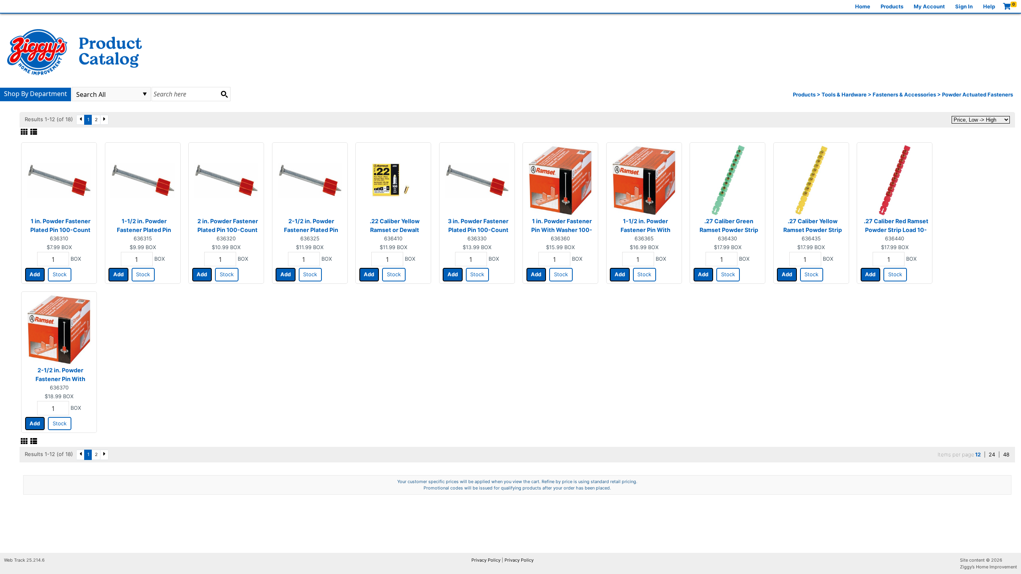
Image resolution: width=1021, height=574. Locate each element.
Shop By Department (35, 93)
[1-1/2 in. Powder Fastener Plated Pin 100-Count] (142, 180)
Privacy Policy (486, 560)
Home (862, 6)
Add (35, 274)
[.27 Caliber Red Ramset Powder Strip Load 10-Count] (894, 180)
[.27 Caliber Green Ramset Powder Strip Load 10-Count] (727, 180)
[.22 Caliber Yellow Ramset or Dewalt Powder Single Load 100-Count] (393, 180)
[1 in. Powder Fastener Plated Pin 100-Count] (59, 180)
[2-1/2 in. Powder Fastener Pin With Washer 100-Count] (59, 329)
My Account (929, 6)
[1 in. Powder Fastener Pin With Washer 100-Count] (560, 180)
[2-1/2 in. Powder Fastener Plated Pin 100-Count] (310, 180)
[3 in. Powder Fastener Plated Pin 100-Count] (477, 180)
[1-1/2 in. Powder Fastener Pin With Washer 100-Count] (644, 180)
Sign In (964, 6)
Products (892, 6)
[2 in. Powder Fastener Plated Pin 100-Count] (226, 180)
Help (989, 6)
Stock (60, 274)
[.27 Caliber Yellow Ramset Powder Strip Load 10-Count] (811, 180)
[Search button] (224, 94)
